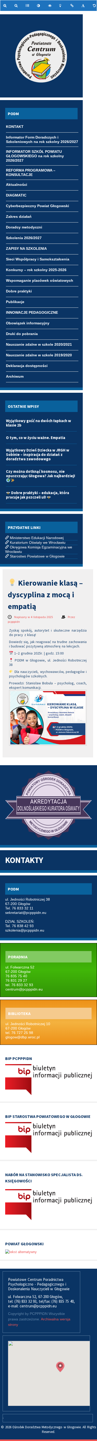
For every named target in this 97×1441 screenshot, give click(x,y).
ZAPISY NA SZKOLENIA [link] (26, 248)
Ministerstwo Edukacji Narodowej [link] (37, 538)
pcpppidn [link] (14, 622)
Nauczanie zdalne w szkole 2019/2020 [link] (39, 355)
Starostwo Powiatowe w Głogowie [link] (37, 556)
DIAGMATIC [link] (16, 195)
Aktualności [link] (16, 184)
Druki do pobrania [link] (22, 334)
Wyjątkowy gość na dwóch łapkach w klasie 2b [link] (38, 423)
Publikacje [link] (15, 302)
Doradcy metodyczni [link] (24, 227)
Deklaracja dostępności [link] (27, 366)
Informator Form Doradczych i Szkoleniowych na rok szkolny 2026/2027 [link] (42, 137)
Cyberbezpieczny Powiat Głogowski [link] (37, 206)
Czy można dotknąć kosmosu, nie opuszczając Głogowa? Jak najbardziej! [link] (40, 473)
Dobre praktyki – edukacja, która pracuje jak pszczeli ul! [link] (37, 495)
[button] (60, 1367)
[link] (5, 5)
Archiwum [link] (15, 376)
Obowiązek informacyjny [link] (27, 323)
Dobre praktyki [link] (19, 291)
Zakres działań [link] (19, 216)
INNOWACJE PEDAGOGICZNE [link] (32, 312)
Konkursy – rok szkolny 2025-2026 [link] (36, 270)
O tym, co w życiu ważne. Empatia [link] (35, 437)
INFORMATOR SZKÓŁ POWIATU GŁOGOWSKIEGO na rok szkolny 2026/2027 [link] (35, 152)
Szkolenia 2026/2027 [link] (24, 238)
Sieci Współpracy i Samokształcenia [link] (37, 259)
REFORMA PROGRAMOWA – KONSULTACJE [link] (30, 170)
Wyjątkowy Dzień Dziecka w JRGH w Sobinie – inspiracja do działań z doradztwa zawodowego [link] (37, 454)
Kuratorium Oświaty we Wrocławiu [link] (37, 542)
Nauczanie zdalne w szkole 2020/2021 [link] (39, 344)
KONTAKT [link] (15, 127)
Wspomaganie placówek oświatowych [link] (39, 280)
